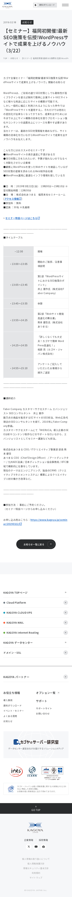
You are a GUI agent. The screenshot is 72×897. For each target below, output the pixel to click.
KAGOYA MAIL (15, 622)
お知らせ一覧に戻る (34, 544)
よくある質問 (10, 716)
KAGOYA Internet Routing (23, 632)
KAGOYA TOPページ (15, 592)
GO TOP (36, 810)
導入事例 (8, 700)
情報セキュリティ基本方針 (36, 868)
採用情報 (43, 839)
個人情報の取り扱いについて (36, 858)
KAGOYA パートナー (16, 677)
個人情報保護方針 (36, 863)
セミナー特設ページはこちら (21, 218)
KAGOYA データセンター (18, 642)
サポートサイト (44, 708)
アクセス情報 (11, 198)
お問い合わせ (43, 713)
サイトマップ (36, 877)
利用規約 (36, 872)
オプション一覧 (46, 693)
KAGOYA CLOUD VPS (19, 612)
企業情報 (28, 839)
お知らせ (8, 721)
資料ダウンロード (47, 5)
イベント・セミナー (13, 710)
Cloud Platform (16, 602)
